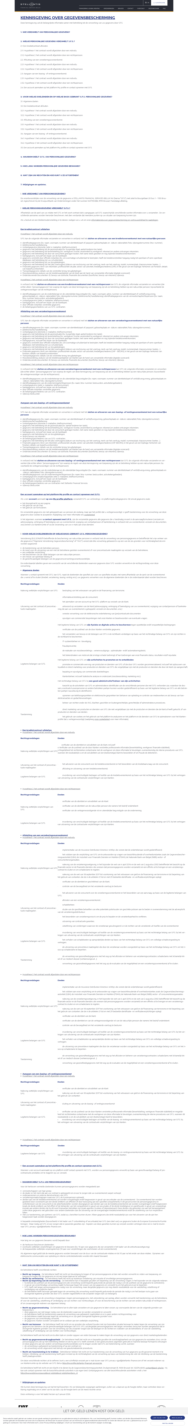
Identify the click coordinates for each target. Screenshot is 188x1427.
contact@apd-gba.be (155, 1368)
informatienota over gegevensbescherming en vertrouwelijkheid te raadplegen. (124, 220)
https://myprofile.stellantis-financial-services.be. (82, 1363)
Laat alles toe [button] (159, 1417)
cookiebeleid (89, 515)
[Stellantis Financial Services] (30, 5)
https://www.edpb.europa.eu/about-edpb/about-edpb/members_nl (49, 1373)
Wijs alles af (177, 1417)
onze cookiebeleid (102, 719)
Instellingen (167, 1423)
